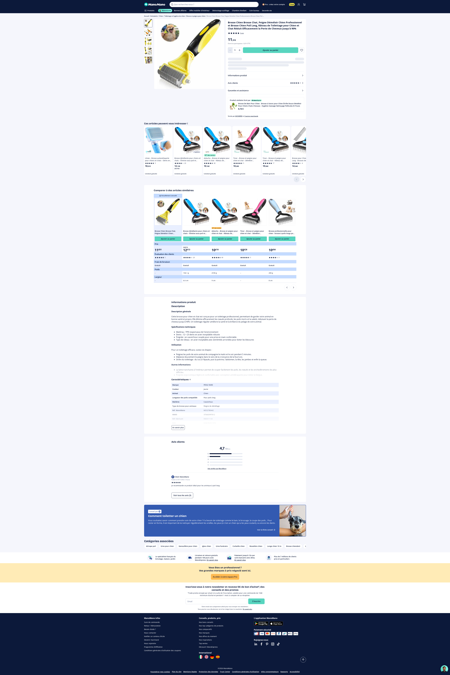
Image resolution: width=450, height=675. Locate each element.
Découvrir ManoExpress (208, 647)
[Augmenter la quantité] (239, 50)
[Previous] (287, 287)
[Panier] (304, 4)
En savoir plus (247, 609)
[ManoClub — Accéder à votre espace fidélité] (292, 4)
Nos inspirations (205, 640)
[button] (266, 104)
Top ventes (203, 643)
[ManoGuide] (444, 669)
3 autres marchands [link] (251, 116)
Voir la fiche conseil (265, 530)
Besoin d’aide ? (150, 629)
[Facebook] (261, 644)
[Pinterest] (267, 644)
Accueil (146, 16)
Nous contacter (150, 633)
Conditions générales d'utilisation (245, 672)
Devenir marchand (151, 640)
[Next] (293, 287)
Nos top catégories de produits (211, 626)
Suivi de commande (152, 622)
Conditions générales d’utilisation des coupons (162, 650)
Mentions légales (190, 672)
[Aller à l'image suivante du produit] (219, 54)
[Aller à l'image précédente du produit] (159, 54)
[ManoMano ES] (218, 657)
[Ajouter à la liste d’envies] (301, 50)
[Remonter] (303, 660)
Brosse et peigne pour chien (195, 16)
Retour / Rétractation (152, 626)
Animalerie (154, 16)
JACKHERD (238, 116)
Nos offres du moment (208, 636)
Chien (161, 16)
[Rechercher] (172, 4)
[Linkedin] (256, 644)
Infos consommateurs (270, 672)
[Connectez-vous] (298, 4)
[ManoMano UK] (206, 657)
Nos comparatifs (205, 629)
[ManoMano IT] (201, 657)
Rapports (284, 672)
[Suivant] (303, 179)
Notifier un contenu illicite (154, 636)
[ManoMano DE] (212, 657)
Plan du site (176, 672)
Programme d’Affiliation (153, 647)
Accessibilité (295, 672)
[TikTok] (278, 644)
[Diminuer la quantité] (230, 50)
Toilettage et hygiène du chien (174, 16)
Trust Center (225, 672)
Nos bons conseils (206, 622)
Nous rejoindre (150, 643)
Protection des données (208, 672)
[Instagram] (273, 644)
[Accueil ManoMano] (155, 4)
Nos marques (204, 633)
